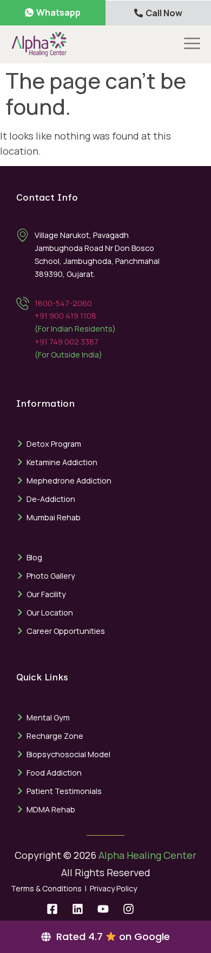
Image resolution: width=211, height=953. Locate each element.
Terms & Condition (44, 888)
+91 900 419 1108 (65, 315)
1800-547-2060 (63, 303)
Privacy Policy (113, 888)
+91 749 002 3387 (66, 341)
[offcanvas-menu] (192, 43)
